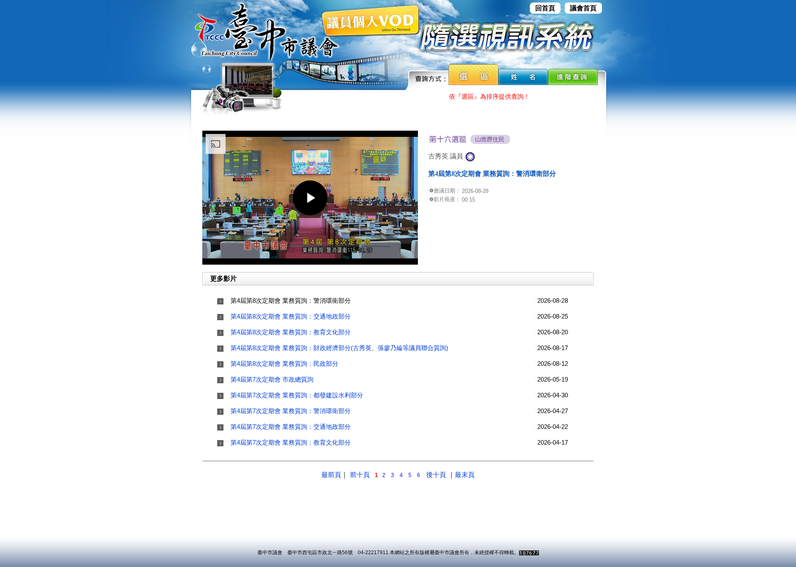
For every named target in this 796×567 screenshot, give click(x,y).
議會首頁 (583, 8)
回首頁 (545, 8)
